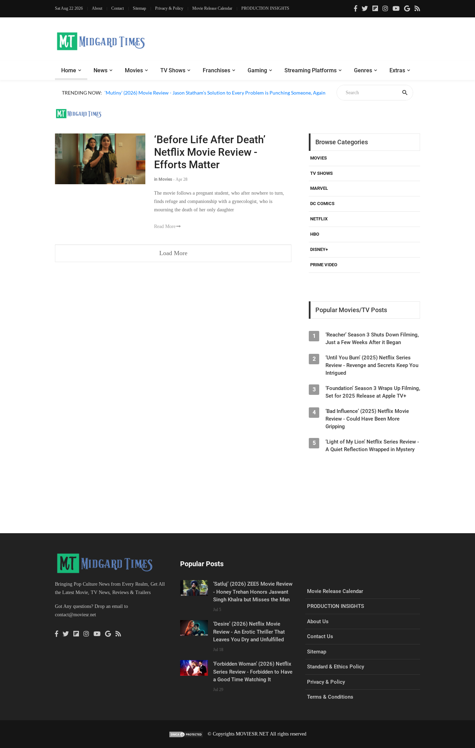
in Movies (163, 179)
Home (68, 70)
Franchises (216, 70)
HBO (314, 234)
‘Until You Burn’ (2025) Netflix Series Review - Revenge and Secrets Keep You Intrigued (371, 365)
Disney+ (319, 249)
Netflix (319, 218)
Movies (134, 70)
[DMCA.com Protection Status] (186, 734)
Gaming (257, 70)
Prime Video (323, 264)
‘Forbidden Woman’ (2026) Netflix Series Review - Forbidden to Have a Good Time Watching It (252, 672)
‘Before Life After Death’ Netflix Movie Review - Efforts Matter (210, 152)
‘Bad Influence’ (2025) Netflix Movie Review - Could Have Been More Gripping (367, 419)
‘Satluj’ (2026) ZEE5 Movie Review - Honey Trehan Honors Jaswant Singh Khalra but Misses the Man (252, 592)
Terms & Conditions (330, 697)
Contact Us (320, 636)
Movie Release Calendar (212, 8)
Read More (165, 226)
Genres (363, 70)
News (100, 70)
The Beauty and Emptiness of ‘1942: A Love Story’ (157, 101)
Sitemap (139, 8)
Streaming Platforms (310, 70)
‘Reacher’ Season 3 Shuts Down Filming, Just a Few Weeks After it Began (372, 338)
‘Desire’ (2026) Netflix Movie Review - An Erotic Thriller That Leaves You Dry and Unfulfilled (249, 632)
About (97, 8)
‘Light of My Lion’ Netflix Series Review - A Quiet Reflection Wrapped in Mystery (372, 446)
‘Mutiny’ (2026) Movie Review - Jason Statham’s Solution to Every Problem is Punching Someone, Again (215, 93)
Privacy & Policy (169, 8)
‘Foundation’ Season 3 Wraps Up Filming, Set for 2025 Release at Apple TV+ (372, 392)
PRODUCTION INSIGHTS (265, 8)
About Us (318, 621)
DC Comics (322, 203)
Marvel (319, 188)
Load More (173, 253)
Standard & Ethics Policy (335, 667)
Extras (397, 70)
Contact (117, 8)
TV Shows (172, 70)
